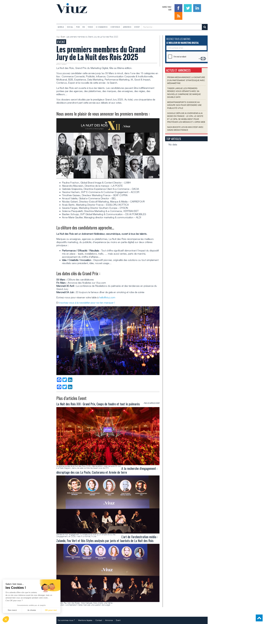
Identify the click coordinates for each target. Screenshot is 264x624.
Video (90, 27)
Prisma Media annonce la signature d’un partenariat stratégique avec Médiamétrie (186, 80)
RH (83, 27)
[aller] (205, 27)
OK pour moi (51, 610)
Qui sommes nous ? (66, 620)
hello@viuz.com (107, 297)
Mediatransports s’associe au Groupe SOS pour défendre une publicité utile (184, 105)
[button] (5, 619)
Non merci (12, 610)
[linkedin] (197, 7)
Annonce (127, 27)
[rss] (178, 15)
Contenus (115, 27)
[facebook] (178, 7)
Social (70, 27)
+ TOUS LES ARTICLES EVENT (151, 403)
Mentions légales (85, 620)
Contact (98, 620)
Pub (78, 27)
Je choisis (31, 610)
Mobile (61, 27)
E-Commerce (102, 27)
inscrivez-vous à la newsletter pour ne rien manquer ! (87, 302)
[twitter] (188, 7)
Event (137, 27)
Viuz (58, 37)
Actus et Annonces (178, 70)
